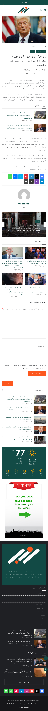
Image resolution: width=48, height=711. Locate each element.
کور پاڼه (41, 46)
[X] (36, 176)
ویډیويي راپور (40, 604)
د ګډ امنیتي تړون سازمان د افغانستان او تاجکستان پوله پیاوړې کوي (17, 418)
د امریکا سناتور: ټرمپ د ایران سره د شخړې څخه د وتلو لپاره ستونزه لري (18, 408)
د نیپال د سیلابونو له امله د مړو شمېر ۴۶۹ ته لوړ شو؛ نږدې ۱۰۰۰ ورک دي (17, 438)
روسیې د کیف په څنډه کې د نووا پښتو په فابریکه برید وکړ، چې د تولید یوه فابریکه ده (18, 115)
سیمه (44, 597)
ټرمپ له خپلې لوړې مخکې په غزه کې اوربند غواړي (36, 262)
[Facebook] (42, 176)
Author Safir (39, 70)
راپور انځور (41, 608)
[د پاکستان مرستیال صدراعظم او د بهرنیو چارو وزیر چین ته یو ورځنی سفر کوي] (35, 279)
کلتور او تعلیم (40, 611)
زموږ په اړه (24, 703)
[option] (24, 224)
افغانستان (33, 46)
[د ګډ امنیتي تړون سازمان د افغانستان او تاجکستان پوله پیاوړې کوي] (40, 420)
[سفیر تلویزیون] (24, 10)
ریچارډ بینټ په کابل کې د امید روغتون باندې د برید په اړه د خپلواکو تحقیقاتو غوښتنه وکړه (12, 264)
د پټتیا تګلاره (24, 707)
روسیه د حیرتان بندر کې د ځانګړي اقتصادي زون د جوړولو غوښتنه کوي (24, 230)
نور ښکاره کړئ (24, 682)
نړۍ (32, 51)
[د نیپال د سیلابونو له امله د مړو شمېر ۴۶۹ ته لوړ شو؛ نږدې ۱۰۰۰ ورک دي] (40, 440)
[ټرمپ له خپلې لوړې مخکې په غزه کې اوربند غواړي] (35, 253)
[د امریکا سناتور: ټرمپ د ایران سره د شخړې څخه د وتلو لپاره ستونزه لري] (40, 128)
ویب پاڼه (43, 355)
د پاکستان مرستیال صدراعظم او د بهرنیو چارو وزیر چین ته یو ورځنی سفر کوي (36, 289)
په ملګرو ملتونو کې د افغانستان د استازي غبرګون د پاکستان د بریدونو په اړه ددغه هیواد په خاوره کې (18, 661)
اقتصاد (43, 615)
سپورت (44, 618)
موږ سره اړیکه (35, 703)
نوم (44, 337)
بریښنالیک (41, 346)
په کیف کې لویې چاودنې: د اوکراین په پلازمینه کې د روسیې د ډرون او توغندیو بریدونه (14, 290)
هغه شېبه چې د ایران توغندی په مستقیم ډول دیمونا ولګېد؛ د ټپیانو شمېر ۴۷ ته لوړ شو (17, 671)
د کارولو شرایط (13, 703)
